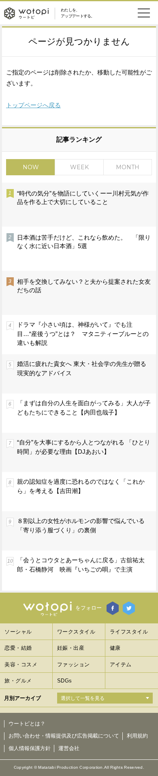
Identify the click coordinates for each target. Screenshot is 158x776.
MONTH (127, 167)
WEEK (79, 167)
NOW (31, 167)
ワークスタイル (76, 632)
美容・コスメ (20, 664)
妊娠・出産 (71, 648)
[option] (79, 386)
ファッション (73, 664)
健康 (115, 648)
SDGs (64, 681)
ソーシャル (18, 632)
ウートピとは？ (27, 724)
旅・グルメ (18, 681)
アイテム (121, 664)
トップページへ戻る (33, 105)
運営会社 (68, 748)
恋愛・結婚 (18, 648)
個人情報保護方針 (30, 748)
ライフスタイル (129, 632)
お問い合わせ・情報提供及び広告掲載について (64, 736)
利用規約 (137, 736)
